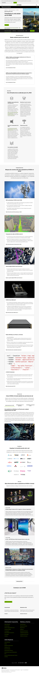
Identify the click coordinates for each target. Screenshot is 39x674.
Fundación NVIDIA (8, 629)
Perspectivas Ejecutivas (9, 645)
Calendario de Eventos (24, 632)
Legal (21, 669)
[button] (36, 5)
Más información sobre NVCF (10, 386)
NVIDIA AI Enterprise (11, 114)
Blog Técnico (22, 627)
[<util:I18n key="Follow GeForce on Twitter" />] (24, 662)
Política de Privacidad (5, 669)
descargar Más (19, 581)
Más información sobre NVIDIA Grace (12, 312)
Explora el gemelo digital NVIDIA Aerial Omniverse (14, 277)
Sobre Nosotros (7, 624)
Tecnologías (7, 634)
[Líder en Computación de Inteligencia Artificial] (18, 5)
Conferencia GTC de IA (24, 634)
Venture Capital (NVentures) (10, 627)
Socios (6, 643)
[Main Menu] (2, 5)
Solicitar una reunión (8, 601)
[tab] (10, 405)
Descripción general (8, 30)
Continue (15, 2)
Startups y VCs (7, 647)
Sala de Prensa (22, 624)
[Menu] (37, 7)
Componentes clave (21, 30)
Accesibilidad (25, 669)
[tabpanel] (19, 424)
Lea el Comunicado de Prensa (10, 67)
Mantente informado (23, 613)
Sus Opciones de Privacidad (15, 669)
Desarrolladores (7, 642)
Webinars (22, 629)
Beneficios (14, 30)
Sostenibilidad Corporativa (9, 632)
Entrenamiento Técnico (9, 650)
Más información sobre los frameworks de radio (13, 244)
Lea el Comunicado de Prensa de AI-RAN (11, 27)
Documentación (7, 648)
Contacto (6, 613)
